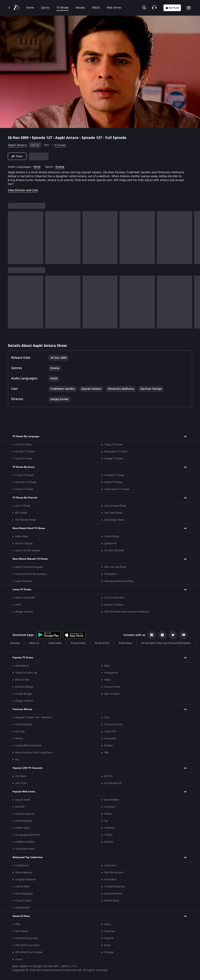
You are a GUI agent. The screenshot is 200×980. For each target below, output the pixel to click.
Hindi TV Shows (23, 444)
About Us (34, 643)
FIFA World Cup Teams (27, 945)
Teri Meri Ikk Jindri (114, 550)
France (19, 959)
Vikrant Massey (23, 872)
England (108, 938)
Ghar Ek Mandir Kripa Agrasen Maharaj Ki (127, 611)
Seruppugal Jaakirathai (27, 835)
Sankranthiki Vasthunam (28, 745)
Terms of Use (102, 643)
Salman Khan (22, 886)
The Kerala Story (113, 724)
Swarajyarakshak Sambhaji (119, 581)
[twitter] (173, 635)
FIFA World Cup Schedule (28, 952)
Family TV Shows (24, 489)
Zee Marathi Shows (25, 520)
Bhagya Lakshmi (24, 611)
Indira (107, 680)
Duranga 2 (110, 807)
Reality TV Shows (113, 482)
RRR (106, 752)
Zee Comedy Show (114, 597)
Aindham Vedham (25, 842)
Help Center (55, 643)
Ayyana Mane (22, 800)
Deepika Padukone (25, 879)
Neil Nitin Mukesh (113, 872)
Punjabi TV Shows (113, 458)
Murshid (19, 807)
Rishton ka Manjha (25, 597)
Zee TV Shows (22, 506)
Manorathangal (23, 821)
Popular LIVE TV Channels (27, 768)
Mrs (17, 759)
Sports (45, 7)
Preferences (125, 643)
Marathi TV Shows (25, 451)
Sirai (106, 717)
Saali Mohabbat (23, 724)
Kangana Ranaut (113, 893)
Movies (80, 7)
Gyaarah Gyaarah (25, 814)
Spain (107, 924)
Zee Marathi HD (113, 783)
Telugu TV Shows (113, 444)
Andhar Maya (22, 828)
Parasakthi (110, 738)
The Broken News (24, 849)
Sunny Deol (110, 865)
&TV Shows (21, 513)
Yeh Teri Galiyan (24, 543)
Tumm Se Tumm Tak (26, 673)
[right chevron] (12, 237)
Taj (105, 821)
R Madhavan (22, 865)
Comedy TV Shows (114, 475)
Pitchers (108, 842)
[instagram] (162, 635)
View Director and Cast (23, 190)
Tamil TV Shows (23, 458)
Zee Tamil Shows (113, 513)
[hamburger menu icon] (189, 8)
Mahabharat (22, 666)
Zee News (20, 776)
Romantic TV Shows (25, 482)
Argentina (109, 931)
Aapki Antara (17, 145)
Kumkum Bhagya (24, 687)
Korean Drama (112, 687)
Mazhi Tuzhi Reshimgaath (29, 567)
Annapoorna (111, 673)
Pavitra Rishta (111, 536)
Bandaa (108, 745)
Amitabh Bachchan (114, 886)
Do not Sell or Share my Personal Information (166, 643)
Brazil (107, 945)
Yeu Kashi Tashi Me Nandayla (31, 574)
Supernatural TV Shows (116, 489)
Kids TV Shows (112, 694)
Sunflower (109, 828)
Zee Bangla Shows (114, 520)
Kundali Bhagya (23, 694)
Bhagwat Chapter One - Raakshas (33, 717)
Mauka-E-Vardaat (113, 604)
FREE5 (96, 7)
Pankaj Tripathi (23, 900)
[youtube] (183, 635)
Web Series (114, 7)
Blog (17, 924)
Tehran (19, 738)
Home (30, 7)
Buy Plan (174, 7)
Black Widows (111, 800)
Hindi (36, 167)
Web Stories (21, 931)
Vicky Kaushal (22, 907)
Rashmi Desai (111, 900)
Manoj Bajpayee (24, 893)
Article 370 (110, 731)
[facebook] (152, 635)
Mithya (108, 814)
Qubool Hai (110, 543)
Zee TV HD (21, 783)
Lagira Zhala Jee (24, 581)
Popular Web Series (23, 791)
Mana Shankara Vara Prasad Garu (33, 752)
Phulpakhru (110, 574)
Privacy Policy (78, 643)
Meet (18, 604)
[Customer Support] (154, 7)
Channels (15, 643)
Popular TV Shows (22, 657)
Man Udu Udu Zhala (115, 567)
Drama (59, 167)
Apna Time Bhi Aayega (27, 550)
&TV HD (108, 776)
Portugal (108, 952)
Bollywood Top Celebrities (27, 857)
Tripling (108, 835)
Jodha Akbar (21, 536)
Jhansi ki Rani (22, 680)
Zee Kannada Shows (115, 506)
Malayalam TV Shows (115, 451)
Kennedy (20, 731)
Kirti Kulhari (110, 879)
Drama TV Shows (24, 475)
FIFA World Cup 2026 (26, 938)
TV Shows (62, 7)
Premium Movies (22, 709)
